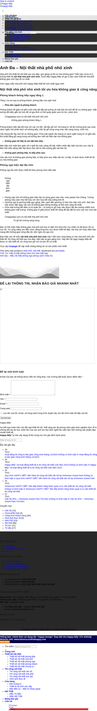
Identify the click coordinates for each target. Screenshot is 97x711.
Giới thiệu (9, 546)
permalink (59, 251)
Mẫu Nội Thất (15, 56)
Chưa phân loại (12, 513)
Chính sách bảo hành (15, 564)
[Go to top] (1, 634)
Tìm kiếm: (9, 646)
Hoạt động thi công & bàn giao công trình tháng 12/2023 (31, 454)
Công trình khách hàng (15, 515)
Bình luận (5, 394)
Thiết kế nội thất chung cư (20, 30)
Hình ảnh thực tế (16, 41)
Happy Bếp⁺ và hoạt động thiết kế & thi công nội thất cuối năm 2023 (36, 465)
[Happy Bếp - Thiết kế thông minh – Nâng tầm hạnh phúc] (6, 4)
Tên (2, 399)
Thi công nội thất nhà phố (20, 37)
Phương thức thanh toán (16, 566)
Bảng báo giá (11, 59)
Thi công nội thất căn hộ (19, 34)
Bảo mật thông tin (13, 561)
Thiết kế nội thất (13, 19)
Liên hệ (8, 61)
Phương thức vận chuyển (17, 569)
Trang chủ (10, 16)
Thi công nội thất (13, 32)
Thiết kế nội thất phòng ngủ (20, 26)
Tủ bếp (8, 528)
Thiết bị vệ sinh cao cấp (19, 48)
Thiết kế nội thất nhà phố (19, 23)
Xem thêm (5, 642)
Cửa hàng (10, 43)
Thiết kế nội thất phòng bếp (20, 21)
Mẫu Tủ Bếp (14, 54)
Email (3, 404)
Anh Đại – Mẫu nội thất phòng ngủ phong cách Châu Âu (26, 256)
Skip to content (7, 1)
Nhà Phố (28, 251)
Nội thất (36, 251)
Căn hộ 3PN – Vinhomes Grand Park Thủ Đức (26, 499)
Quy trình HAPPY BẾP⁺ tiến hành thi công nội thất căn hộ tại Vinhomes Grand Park (44, 475)
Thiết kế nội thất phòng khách (21, 28)
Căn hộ (8, 510)
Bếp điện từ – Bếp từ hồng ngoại (23, 50)
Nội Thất (9, 52)
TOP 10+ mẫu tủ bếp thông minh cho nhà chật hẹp (24, 253)
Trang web (5, 408)
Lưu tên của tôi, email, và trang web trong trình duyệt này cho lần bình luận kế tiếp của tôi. (45, 413)
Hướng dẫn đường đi (15, 549)
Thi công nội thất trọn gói (19, 39)
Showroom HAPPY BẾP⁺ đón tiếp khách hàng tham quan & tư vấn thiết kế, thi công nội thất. (48, 486)
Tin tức (8, 525)
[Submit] (6, 35)
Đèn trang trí (14, 45)
